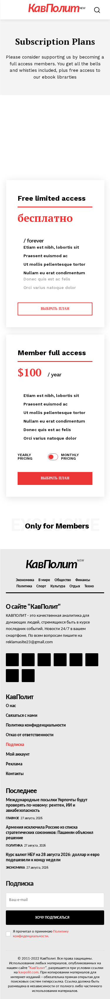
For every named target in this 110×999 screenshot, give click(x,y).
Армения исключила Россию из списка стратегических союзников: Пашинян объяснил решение (49, 832)
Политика (14, 845)
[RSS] (60, 659)
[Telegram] (76, 659)
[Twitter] (91, 659)
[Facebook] (12, 659)
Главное (12, 818)
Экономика (15, 868)
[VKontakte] (12, 675)
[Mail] (44, 659)
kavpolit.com (28, 972)
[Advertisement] (55, 134)
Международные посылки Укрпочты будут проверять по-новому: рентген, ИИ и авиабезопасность (46, 805)
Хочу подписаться (52, 918)
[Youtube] (28, 675)
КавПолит (37, 968)
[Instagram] (28, 659)
